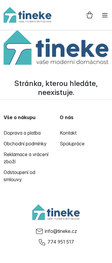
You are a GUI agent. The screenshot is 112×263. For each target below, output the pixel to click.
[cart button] (89, 15)
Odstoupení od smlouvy (19, 175)
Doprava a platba (22, 133)
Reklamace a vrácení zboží (26, 157)
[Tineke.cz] (56, 212)
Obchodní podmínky (25, 144)
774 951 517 (60, 242)
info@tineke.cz (61, 231)
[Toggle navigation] (104, 15)
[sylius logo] (27, 15)
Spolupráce (72, 144)
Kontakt (68, 133)
